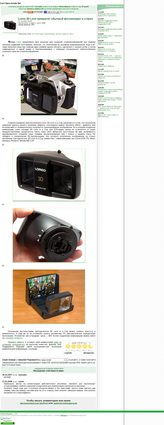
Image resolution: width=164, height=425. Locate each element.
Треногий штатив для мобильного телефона (107, 50)
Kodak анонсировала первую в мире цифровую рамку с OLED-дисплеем (110, 99)
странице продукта (13, 338)
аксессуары (39, 34)
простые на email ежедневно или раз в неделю (48, 9)
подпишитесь (18, 344)
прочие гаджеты (62, 34)
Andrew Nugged (6, 414)
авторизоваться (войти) (34, 403)
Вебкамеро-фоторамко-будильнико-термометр (107, 14)
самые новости (65, 6)
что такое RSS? (67, 12)
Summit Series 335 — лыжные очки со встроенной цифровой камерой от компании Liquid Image (110, 58)
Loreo (18, 42)
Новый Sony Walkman (106, 66)
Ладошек (63, 415)
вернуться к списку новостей (49, 368)
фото (72, 34)
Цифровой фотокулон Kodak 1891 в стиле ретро (109, 43)
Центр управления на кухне (108, 71)
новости (42, 6)
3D (33, 34)
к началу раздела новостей (20, 6)
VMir (33, 25)
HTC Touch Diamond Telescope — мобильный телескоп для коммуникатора (109, 108)
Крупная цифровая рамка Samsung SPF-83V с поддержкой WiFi (108, 22)
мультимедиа (50, 34)
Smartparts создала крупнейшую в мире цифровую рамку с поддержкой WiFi (110, 91)
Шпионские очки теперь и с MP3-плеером (108, 115)
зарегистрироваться (65, 403)
